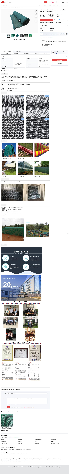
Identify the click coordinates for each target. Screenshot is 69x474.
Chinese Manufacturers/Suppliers (22, 466)
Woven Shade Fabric (5, 461)
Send (8, 407)
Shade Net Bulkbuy (25, 461)
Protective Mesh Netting (5, 453)
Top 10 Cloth (12, 461)
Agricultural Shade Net (20, 7)
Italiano (29, 467)
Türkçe (54, 467)
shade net (53, 441)
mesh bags (3, 439)
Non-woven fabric (54, 439)
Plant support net (3, 441)
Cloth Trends (18, 461)
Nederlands (36, 467)
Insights (60, 466)
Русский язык (25, 467)
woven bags (20, 439)
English (11, 467)
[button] (46, 53)
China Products (15, 466)
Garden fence (36, 443)
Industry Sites (41, 466)
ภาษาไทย (51, 467)
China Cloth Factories (5, 458)
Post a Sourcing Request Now (29, 407)
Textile (5, 7)
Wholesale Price (36, 466)
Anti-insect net (20, 441)
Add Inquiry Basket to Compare (19, 39)
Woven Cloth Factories (20, 458)
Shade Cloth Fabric (57, 458)
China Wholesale (30, 466)
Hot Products (10, 466)
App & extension (55, 5)
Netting (15, 7)
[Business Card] (66, 55)
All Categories (4, 5)
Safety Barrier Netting (24, 453)
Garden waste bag (4, 443)
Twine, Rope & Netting (10, 7)
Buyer (45, 5)
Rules (67, 5)
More (2, 463)
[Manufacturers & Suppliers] (6, 2)
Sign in (67, 2)
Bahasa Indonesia (62, 467)
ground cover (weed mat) (38, 439)
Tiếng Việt (57, 467)
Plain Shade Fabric (43, 458)
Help (50, 5)
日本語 (45, 467)
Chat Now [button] (62, 19)
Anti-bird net (20, 443)
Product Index (52, 466)
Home (2, 7)
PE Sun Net (36, 458)
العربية (40, 467)
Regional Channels (46, 466)
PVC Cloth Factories (29, 458)
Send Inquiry (46, 19)
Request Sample (58, 22)
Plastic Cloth (13, 458)
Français (21, 467)
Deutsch (33, 467)
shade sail (36, 441)
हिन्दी (48, 467)
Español (14, 467)
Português (17, 467)
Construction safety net (55, 443)
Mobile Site (56, 466)
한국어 (43, 467)
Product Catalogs (15, 437)
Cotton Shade (50, 458)
